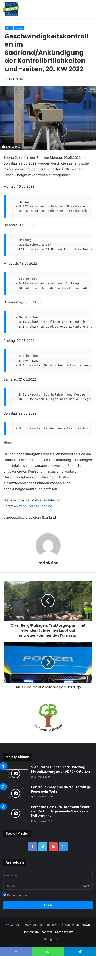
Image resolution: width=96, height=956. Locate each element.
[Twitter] (42, 846)
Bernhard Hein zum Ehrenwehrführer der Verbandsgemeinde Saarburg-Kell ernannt (60, 811)
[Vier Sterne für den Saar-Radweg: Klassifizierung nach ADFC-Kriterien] (15, 773)
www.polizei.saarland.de (33, 506)
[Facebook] (32, 846)
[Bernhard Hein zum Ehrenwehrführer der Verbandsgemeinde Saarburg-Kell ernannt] (15, 813)
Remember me (16, 895)
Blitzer (9, 28)
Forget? (85, 886)
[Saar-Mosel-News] (11, 9)
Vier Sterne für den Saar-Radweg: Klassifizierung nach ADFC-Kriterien (60, 769)
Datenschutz (64, 932)
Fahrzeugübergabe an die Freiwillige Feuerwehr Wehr (61, 789)
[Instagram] (63, 846)
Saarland (19, 28)
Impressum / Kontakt (37, 932)
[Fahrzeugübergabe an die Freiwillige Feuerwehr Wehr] (15, 793)
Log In (48, 905)
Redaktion (48, 563)
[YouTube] (53, 846)
